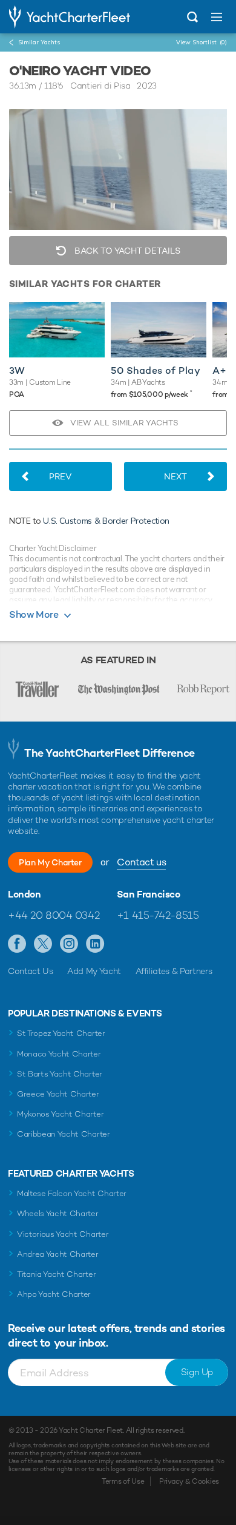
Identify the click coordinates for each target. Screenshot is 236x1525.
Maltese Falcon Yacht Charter (71, 1193)
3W (17, 370)
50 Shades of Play (155, 370)
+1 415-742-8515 (158, 915)
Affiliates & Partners (174, 970)
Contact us (141, 862)
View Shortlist (201, 42)
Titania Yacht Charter (56, 1274)
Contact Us (30, 970)
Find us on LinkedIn (95, 944)
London (24, 894)
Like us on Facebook (17, 944)
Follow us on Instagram (69, 944)
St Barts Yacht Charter (59, 1074)
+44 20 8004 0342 (53, 915)
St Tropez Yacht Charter (61, 1033)
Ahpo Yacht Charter (54, 1294)
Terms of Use (123, 1481)
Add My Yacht (94, 970)
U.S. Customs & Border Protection (106, 520)
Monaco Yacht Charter (59, 1054)
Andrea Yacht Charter (58, 1254)
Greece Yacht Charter (58, 1094)
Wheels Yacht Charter (58, 1213)
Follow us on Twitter (43, 944)
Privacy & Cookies (189, 1481)
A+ (219, 370)
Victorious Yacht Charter (62, 1234)
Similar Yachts (39, 42)
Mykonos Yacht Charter (60, 1114)
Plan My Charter (50, 862)
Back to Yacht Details (126, 250)
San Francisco (148, 894)
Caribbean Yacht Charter (63, 1134)
